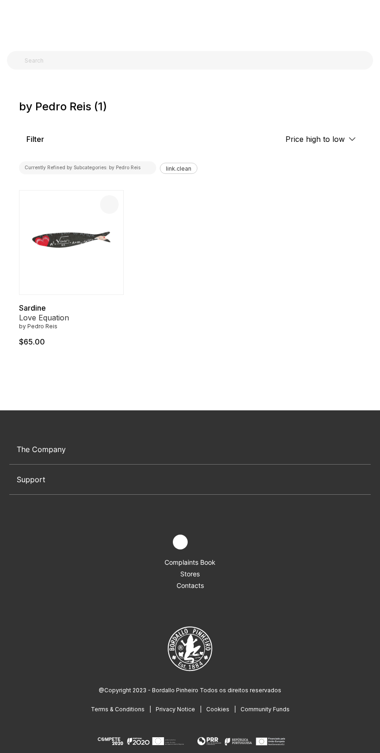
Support (31, 479)
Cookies (217, 709)
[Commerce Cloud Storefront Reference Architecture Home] (188, 23)
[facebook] (159, 542)
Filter (34, 139)
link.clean (178, 168)
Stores (190, 574)
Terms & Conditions (118, 709)
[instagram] (180, 542)
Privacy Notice (175, 709)
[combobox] (196, 60)
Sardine (32, 308)
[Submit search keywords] (16, 60)
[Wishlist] (109, 204)
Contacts (190, 585)
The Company (41, 449)
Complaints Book (190, 562)
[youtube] (202, 542)
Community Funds (265, 709)
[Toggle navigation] (12, 22)
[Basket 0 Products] (369, 22)
